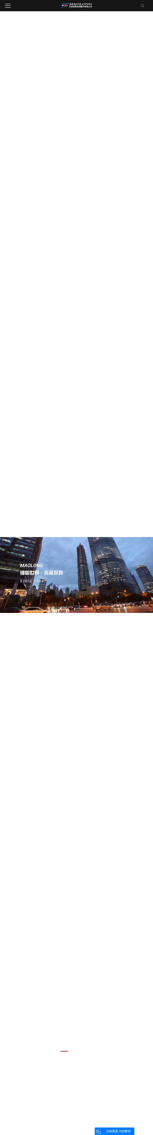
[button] (64, 1051)
